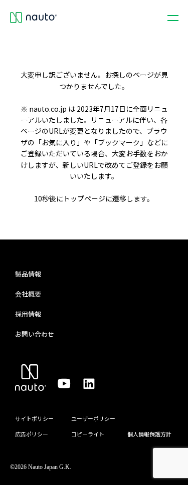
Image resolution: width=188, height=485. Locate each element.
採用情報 (28, 314)
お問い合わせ (34, 334)
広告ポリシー (31, 434)
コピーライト (87, 434)
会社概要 (28, 294)
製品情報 (28, 274)
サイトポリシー (34, 418)
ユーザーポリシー (93, 418)
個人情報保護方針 (149, 434)
